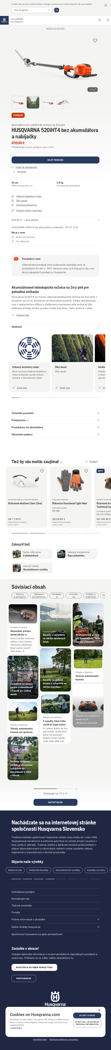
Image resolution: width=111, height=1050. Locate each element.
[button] (95, 40)
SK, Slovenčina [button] (17, 21)
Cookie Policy (16, 1028)
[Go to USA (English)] (56, 10)
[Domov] (4, 20)
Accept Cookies (87, 1015)
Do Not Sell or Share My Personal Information (87, 1023)
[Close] (99, 1010)
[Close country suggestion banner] (105, 5)
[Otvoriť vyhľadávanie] (100, 20)
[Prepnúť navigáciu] (107, 20)
